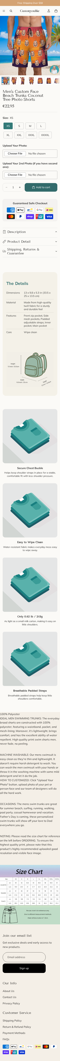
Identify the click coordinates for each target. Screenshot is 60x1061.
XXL (19, 135)
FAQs (6, 1039)
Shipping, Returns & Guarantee (23, 251)
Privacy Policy (11, 1003)
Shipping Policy (12, 1020)
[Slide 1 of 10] (5, 80)
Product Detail (18, 242)
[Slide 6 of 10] (48, 80)
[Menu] (4, 11)
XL (8, 135)
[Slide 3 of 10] (22, 80)
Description (16, 232)
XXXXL (45, 135)
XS (8, 126)
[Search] (11, 11)
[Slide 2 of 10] (14, 80)
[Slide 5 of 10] (40, 80)
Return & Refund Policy (17, 1026)
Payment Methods (14, 1033)
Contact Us (9, 997)
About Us (8, 991)
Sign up (24, 968)
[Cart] (56, 11)
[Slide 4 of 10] (31, 80)
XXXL (31, 135)
